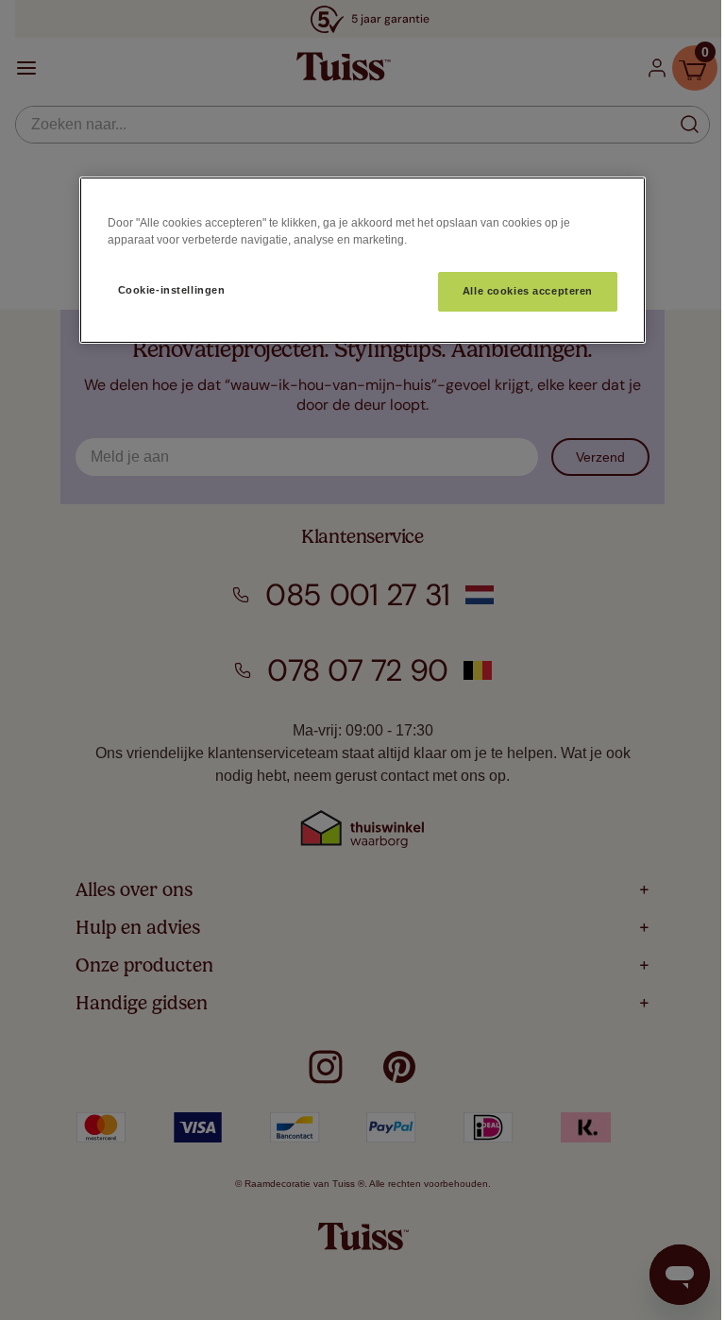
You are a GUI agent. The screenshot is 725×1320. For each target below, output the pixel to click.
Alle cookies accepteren (528, 290)
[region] (362, 260)
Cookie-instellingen (172, 290)
